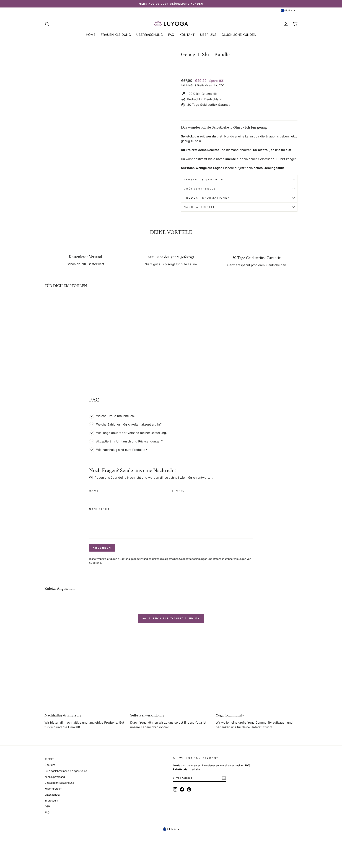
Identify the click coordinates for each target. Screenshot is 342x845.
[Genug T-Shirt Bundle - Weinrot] (56, 376)
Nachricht (99, 509)
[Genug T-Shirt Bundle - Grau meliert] (66, 376)
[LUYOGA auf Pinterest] (189, 789)
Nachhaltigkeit (199, 207)
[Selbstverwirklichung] (171, 687)
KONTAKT (187, 35)
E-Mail (178, 490)
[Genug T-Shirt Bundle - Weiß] (47, 376)
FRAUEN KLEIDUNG (116, 35)
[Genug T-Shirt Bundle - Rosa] (71, 376)
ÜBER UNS (208, 35)
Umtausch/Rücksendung (59, 782)
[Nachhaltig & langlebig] (85, 687)
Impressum (51, 800)
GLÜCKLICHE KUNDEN (239, 35)
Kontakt (49, 758)
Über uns (50, 764)
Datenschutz (52, 794)
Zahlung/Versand (55, 776)
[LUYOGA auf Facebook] (182, 789)
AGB (47, 806)
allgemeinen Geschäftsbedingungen (185, 558)
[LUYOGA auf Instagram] (175, 789)
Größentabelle (200, 188)
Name (94, 490)
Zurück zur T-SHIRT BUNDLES (173, 618)
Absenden (102, 547)
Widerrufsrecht (53, 788)
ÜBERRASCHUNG (149, 35)
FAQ (171, 35)
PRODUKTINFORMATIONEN (207, 197)
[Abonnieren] (224, 778)
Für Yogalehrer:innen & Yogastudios (66, 770)
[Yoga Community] (256, 687)
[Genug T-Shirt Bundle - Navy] (61, 376)
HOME (90, 35)
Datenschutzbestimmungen (229, 558)
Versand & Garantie (203, 179)
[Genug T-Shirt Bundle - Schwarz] (51, 376)
